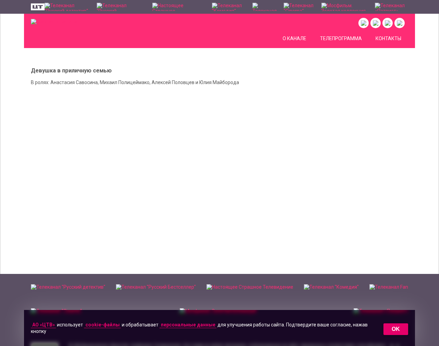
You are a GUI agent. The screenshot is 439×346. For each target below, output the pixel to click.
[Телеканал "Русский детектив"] (67, 7)
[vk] (363, 23)
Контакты (388, 38)
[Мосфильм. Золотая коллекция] (344, 7)
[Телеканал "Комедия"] (228, 7)
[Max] (399, 23)
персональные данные (188, 324)
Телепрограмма (341, 38)
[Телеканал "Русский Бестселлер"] (121, 7)
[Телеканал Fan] (264, 7)
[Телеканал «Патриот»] (391, 7)
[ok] (375, 23)
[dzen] (387, 23)
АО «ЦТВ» (43, 324)
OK (396, 329)
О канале (294, 38)
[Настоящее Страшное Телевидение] (178, 7)
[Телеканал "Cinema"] (299, 7)
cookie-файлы (102, 324)
